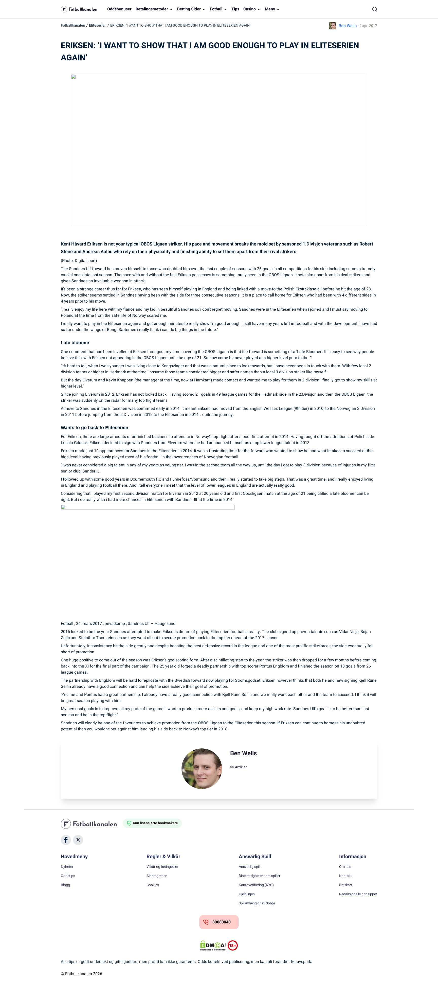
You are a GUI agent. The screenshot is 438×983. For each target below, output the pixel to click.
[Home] (92, 824)
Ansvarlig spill (249, 866)
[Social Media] (66, 840)
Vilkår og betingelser (162, 866)
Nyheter (67, 866)
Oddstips (68, 876)
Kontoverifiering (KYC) (256, 885)
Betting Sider (189, 9)
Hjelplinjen (247, 894)
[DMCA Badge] (213, 945)
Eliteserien (97, 25)
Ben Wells (348, 26)
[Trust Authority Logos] (233, 945)
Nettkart (345, 885)
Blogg (65, 885)
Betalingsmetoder (152, 9)
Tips (235, 9)
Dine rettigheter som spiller (259, 876)
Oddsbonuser (119, 9)
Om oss (345, 866)
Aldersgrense (157, 876)
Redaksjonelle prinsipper (358, 894)
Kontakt (345, 876)
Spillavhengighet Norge (257, 903)
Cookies (153, 885)
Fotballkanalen (73, 25)
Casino (249, 9)
